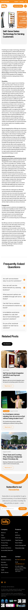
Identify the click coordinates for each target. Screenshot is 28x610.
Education (3, 562)
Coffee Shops (4, 567)
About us (3, 532)
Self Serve (17, 535)
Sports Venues (4, 572)
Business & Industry (6, 559)
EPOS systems (5, 72)
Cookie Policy (4, 545)
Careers (3, 537)
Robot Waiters (18, 543)
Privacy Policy (4, 543)
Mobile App (18, 537)
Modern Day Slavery (6, 548)
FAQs (2, 535)
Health (2, 570)
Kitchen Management (20, 545)
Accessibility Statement (7, 550)
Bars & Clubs (4, 565)
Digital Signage (19, 540)
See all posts (7, 344)
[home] (4, 6)
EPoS (16, 532)
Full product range (19, 548)
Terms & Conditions (6, 540)
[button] (25, 6)
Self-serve (21, 105)
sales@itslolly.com (20, 564)
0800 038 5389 (21, 559)
